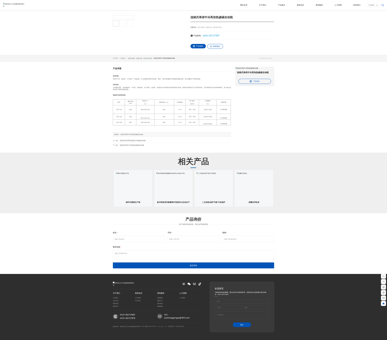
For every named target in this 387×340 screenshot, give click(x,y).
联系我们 (216, 46)
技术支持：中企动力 (174, 326)
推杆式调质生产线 (133, 202)
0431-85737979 (127, 318)
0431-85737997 (211, 35)
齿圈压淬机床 (254, 202)
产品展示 (122, 58)
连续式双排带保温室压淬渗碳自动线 (133, 140)
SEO (165, 326)
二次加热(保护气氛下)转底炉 (213, 202)
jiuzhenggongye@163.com (177, 318)
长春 (182, 326)
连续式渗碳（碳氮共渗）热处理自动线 (210, 27)
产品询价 (199, 46)
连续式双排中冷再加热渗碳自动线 (132, 145)
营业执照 (160, 326)
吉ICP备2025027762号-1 (149, 326)
